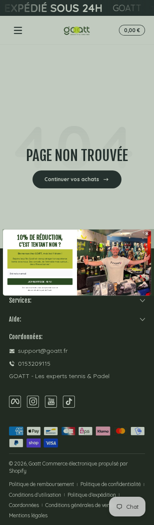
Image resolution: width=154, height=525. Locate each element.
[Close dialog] (147, 233)
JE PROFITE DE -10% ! (40, 281)
